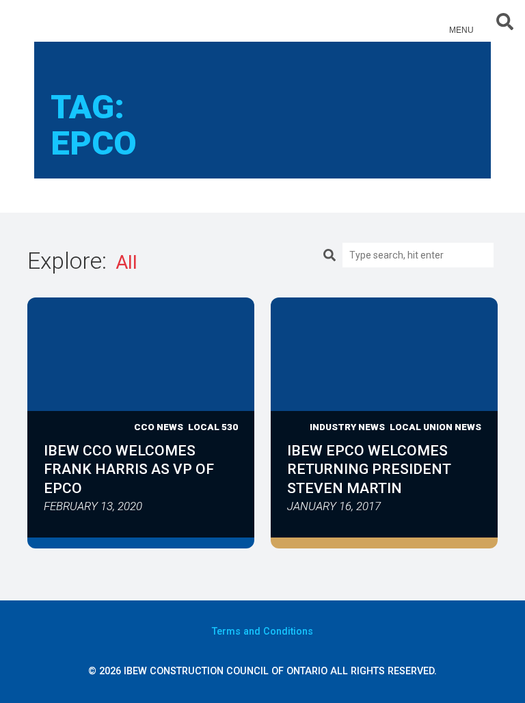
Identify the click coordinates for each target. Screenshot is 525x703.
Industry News (347, 426)
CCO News (158, 426)
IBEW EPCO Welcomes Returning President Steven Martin (369, 469)
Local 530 (213, 426)
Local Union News (435, 426)
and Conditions (262, 631)
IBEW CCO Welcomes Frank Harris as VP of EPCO (129, 469)
